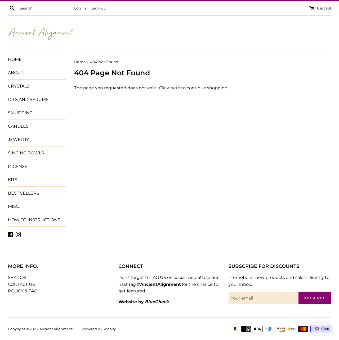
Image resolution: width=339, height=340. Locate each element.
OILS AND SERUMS (28, 99)
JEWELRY (18, 139)
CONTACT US (21, 284)
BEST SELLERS (23, 193)
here (175, 87)
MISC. (14, 206)
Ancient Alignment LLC (59, 329)
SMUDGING (20, 112)
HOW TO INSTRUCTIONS (34, 219)
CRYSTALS (18, 86)
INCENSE (18, 166)
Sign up (99, 8)
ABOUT (15, 72)
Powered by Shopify (99, 329)
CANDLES (18, 126)
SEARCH (17, 277)
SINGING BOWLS (26, 152)
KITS (12, 179)
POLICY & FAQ (22, 290)
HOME (15, 59)
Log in (80, 8)
